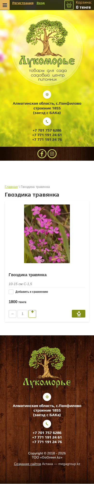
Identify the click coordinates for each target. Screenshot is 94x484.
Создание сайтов (27, 464)
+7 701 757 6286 (47, 130)
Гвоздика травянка (28, 275)
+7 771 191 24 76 (47, 139)
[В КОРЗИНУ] (78, 314)
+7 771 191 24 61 (47, 135)
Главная (11, 187)
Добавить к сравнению (31, 291)
